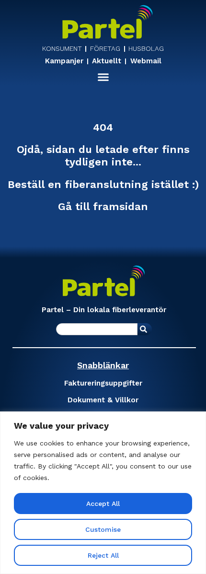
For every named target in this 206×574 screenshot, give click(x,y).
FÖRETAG (105, 48)
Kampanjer (64, 61)
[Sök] (144, 329)
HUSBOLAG (146, 48)
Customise (103, 529)
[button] (103, 77)
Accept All (103, 503)
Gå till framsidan (103, 206)
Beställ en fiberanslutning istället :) (103, 184)
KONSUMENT (62, 48)
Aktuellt (106, 61)
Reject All (103, 555)
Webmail (145, 61)
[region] (103, 492)
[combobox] (96, 329)
